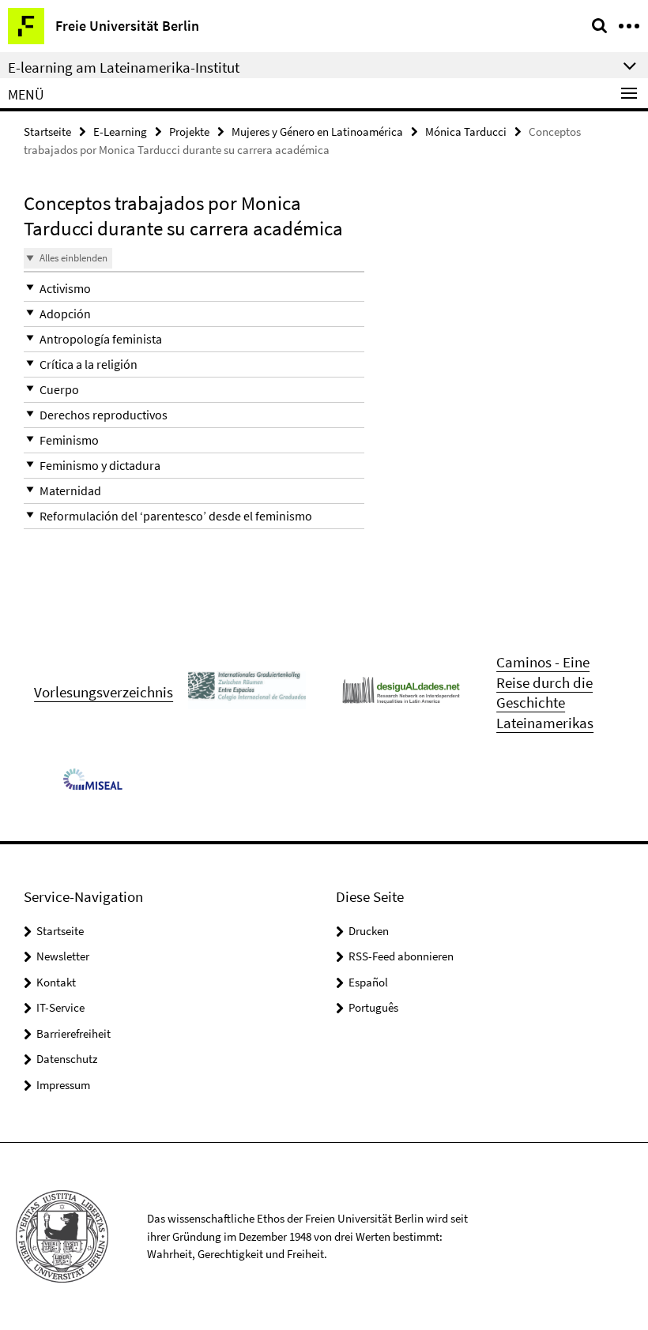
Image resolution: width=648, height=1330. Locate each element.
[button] (194, 289)
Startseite (47, 131)
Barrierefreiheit (73, 1033)
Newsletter (62, 956)
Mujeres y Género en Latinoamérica (317, 131)
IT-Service (60, 1007)
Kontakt (56, 982)
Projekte (189, 131)
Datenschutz (66, 1058)
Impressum (63, 1084)
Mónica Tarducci (466, 131)
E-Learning (120, 131)
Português (373, 1007)
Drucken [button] (368, 930)
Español (368, 982)
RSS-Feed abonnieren (401, 956)
